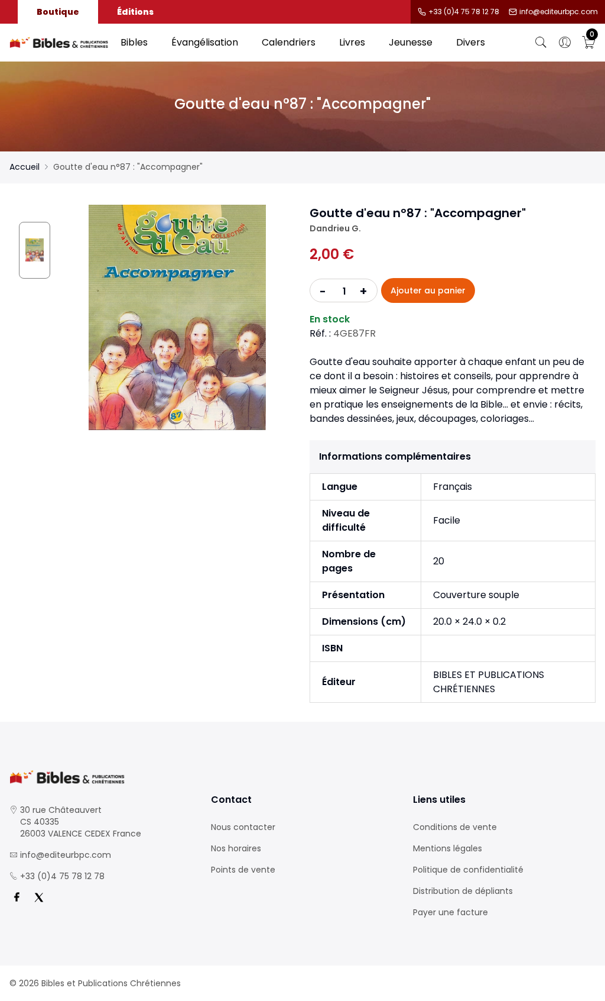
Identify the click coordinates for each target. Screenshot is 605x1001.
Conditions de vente (455, 827)
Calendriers (288, 42)
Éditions (135, 12)
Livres (352, 42)
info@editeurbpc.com (558, 12)
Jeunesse (410, 42)
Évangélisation (204, 42)
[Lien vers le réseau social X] (39, 897)
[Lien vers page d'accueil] (59, 43)
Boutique (58, 12)
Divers (470, 42)
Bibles (134, 42)
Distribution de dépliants (463, 891)
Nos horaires (236, 848)
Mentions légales (447, 848)
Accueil (24, 167)
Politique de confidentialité (468, 870)
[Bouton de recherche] (541, 43)
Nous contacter (243, 827)
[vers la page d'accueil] (100, 777)
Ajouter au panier (428, 290)
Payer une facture (450, 912)
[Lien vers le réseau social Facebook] (16, 897)
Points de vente (243, 870)
